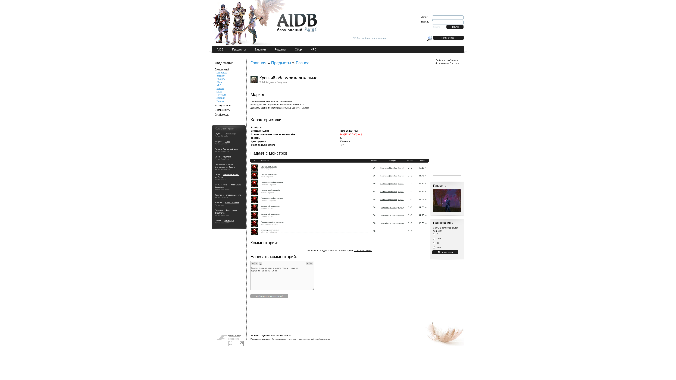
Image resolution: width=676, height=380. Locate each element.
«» (234, 336)
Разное (302, 63)
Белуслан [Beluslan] (388, 168)
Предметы (239, 49)
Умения (220, 88)
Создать (436, 27)
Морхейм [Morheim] (389, 207)
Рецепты (280, 49)
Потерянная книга (233, 195)
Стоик (227, 141)
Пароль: (425, 22)
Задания (260, 49)
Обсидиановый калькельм (272, 182)
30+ (439, 247)
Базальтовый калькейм (270, 190)
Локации (221, 98)
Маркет (305, 108)
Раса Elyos (229, 220)
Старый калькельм (269, 166)
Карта (400, 168)
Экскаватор (230, 134)
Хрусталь (227, 157)
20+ (439, 243)
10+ (439, 238)
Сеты (219, 91)
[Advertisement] (351, 94)
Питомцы (221, 95)
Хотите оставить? (363, 250)
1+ (438, 234)
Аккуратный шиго (230, 149)
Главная (258, 63)
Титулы (220, 101)
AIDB (220, 49)
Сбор (298, 49)
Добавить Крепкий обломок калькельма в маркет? (275, 108)
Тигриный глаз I (232, 203)
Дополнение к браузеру (447, 63)
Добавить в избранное (447, 60)
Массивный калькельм (270, 206)
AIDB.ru (254, 335)
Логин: (424, 17)
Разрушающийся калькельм (272, 222)
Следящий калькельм (270, 230)
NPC (314, 49)
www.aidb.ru (313, 339)
